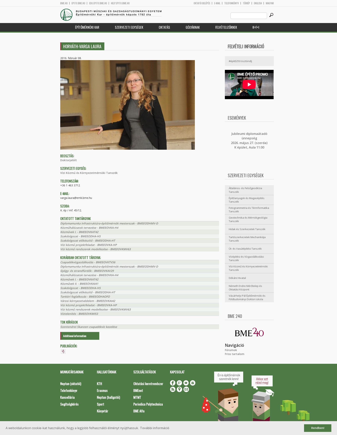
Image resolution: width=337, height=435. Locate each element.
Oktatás (164, 27)
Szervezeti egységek (129, 27)
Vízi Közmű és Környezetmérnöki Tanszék (89, 173)
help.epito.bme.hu (120, 3)
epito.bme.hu (78, 3)
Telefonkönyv (231, 3)
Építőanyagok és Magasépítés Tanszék (246, 200)
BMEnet (138, 390)
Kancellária (67, 397)
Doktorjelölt (68, 160)
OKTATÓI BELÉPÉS (202, 3)
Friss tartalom (234, 354)
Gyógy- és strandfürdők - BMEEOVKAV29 (87, 271)
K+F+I (256, 27)
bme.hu (64, 3)
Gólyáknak (193, 27)
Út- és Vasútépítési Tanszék (245, 248)
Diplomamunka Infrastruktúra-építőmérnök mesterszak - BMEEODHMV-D (109, 223)
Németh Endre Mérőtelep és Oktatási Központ (245, 287)
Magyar (270, 3)
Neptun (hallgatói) (108, 397)
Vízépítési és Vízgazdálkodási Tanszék (246, 258)
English (258, 3)
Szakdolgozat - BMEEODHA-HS (80, 236)
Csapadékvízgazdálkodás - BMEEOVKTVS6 (87, 262)
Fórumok (231, 350)
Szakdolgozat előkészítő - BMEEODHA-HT (87, 240)
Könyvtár (102, 410)
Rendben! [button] (317, 428)
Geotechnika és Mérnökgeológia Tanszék (248, 219)
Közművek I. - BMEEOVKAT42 (79, 232)
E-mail (217, 3)
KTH (99, 383)
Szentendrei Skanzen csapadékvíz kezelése (88, 327)
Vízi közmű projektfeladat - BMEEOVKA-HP (88, 245)
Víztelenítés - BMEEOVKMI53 (79, 314)
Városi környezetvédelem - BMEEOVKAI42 (87, 301)
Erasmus (102, 390)
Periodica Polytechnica (148, 404)
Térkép (246, 3)
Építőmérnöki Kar (87, 27)
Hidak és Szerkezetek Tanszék (247, 229)
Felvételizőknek (226, 27)
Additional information (74, 336)
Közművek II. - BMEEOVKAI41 (79, 284)
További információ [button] (154, 428)
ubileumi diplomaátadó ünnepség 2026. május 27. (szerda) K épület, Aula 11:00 (249, 140)
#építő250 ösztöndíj (240, 61)
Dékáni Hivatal (237, 278)
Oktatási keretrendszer (148, 383)
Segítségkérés (69, 404)
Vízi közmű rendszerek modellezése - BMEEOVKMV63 (95, 249)
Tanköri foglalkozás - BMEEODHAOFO (85, 296)
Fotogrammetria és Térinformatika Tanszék (249, 209)
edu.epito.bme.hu (98, 3)
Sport (100, 404)
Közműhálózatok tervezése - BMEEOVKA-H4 (89, 228)
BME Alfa (139, 410)
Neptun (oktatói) (70, 383)
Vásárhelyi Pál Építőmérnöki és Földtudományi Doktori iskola (247, 297)
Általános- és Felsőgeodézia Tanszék (245, 190)
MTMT (137, 397)
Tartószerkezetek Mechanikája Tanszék (247, 239)
